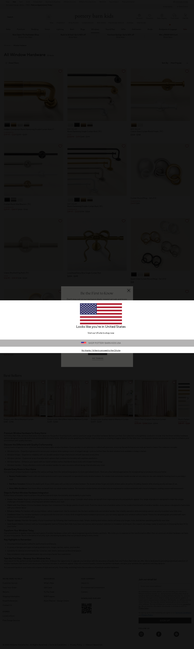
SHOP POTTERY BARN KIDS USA (104, 343)
